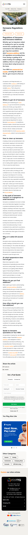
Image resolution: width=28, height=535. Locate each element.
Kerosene (19, 8)
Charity (14, 457)
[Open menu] (24, 4)
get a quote (13, 355)
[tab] (10, 379)
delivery (22, 293)
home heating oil (11, 122)
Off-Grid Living (17, 464)
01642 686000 (15, 490)
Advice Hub (13, 8)
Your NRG (7, 8)
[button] (12, 448)
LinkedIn (6, 369)
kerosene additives (13, 53)
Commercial (7, 461)
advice (9, 88)
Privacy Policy (15, 408)
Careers (6, 457)
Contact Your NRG (13, 352)
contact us (14, 83)
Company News (19, 461)
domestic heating (9, 346)
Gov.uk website (8, 192)
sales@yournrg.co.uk (14, 488)
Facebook (6, 367)
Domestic (6, 464)
